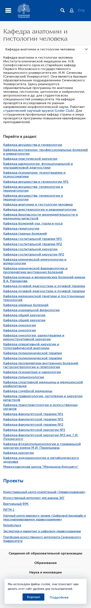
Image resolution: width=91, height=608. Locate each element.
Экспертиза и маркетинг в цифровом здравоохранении (42, 531)
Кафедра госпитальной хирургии (30, 249)
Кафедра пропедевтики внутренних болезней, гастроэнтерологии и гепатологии (41, 365)
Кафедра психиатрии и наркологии (32, 372)
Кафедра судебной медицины (27, 391)
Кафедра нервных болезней (25, 305)
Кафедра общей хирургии (24, 315)
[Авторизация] (74, 11)
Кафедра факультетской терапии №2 (33, 419)
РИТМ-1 (8, 509)
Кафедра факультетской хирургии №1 (34, 430)
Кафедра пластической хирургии (30, 159)
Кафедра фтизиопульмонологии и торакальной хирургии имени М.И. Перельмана (42, 446)
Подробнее (59, 597)
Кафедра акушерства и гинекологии (32, 145)
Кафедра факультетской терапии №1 (33, 414)
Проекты (13, 480)
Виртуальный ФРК (16, 504)
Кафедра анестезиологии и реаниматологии (39, 209)
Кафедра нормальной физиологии (31, 310)
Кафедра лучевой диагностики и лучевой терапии (44, 286)
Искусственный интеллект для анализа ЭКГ (34, 498)
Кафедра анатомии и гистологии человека (38, 204)
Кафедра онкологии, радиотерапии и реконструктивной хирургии (33, 337)
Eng (81, 10)
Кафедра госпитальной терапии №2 (32, 244)
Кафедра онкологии (19, 325)
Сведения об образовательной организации (45, 553)
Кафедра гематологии (21, 228)
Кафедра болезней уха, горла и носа (32, 223)
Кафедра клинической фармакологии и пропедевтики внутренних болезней (35, 270)
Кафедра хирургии (18, 453)
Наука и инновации (45, 572)
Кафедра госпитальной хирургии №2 (33, 254)
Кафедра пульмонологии (23, 377)
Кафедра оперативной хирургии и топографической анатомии (31, 346)
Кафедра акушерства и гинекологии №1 (36, 182)
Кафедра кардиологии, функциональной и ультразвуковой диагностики (38, 165)
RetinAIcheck (12, 525)
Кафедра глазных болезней (25, 233)
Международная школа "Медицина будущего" (41, 467)
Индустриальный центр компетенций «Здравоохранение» (44, 492)
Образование (45, 563)
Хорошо (33, 597)
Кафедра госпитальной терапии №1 (32, 239)
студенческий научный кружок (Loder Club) (38, 111)
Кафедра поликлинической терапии (32, 353)
